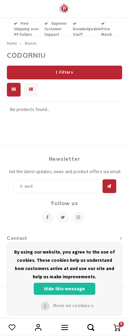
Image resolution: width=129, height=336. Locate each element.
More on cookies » (73, 305)
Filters (66, 72)
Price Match (106, 32)
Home (12, 43)
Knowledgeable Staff (87, 32)
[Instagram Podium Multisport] (78, 218)
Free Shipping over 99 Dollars (26, 29)
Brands (30, 43)
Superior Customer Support (55, 29)
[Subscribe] (109, 186)
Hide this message (64, 288)
